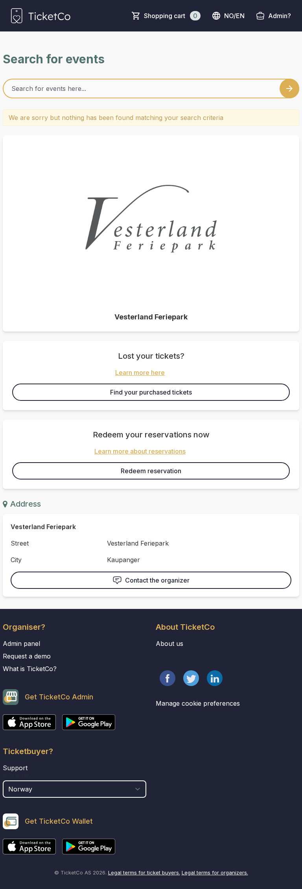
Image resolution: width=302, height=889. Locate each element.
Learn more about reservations (140, 451)
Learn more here (140, 372)
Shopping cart (170, 16)
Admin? (279, 16)
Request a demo (27, 656)
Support (15, 768)
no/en (234, 16)
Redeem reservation (151, 471)
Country (17, 776)
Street (20, 543)
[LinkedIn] (215, 678)
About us (169, 643)
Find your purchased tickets (151, 392)
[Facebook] (167, 678)
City (16, 560)
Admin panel (21, 643)
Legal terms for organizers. (215, 872)
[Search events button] (289, 88)
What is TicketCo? (30, 669)
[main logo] (40, 15)
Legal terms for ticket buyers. (144, 872)
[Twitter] (191, 678)
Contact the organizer (157, 580)
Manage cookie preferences (198, 703)
